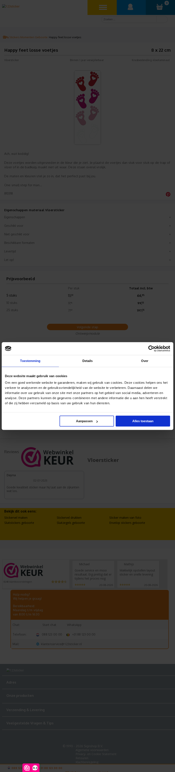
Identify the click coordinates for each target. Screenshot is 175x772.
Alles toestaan (142, 421)
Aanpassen (84, 421)
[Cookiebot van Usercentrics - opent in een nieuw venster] (151, 348)
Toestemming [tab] (30, 361)
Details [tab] (87, 361)
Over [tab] (144, 361)
